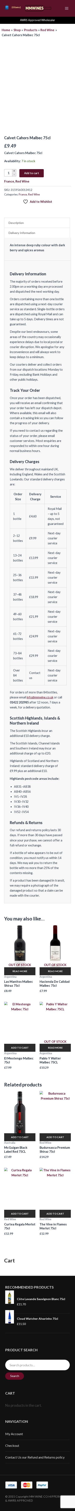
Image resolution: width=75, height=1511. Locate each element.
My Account (14, 1434)
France (9, 181)
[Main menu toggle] (66, 8)
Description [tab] (16, 223)
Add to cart (31, 173)
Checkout (12, 1445)
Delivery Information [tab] (22, 233)
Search (14, 1376)
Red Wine (22, 181)
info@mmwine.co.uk (40, 697)
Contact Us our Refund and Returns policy (35, 1457)
